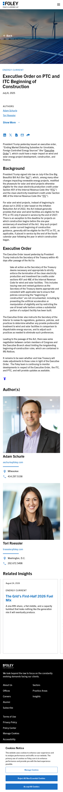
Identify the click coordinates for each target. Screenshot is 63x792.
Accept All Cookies (31, 786)
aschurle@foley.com (13, 462)
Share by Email (22, 135)
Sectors (36, 684)
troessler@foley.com (13, 549)
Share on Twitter (10, 135)
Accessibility (9, 739)
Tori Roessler (9, 115)
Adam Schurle (10, 110)
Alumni (6, 701)
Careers (7, 696)
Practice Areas (40, 690)
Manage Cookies (31, 770)
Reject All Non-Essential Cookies (31, 778)
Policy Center (9, 727)
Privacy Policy (10, 722)
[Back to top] (4, 379)
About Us (7, 684)
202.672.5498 (15, 563)
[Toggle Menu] (58, 4)
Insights (36, 696)
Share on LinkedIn (4, 135)
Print (16, 135)
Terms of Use (9, 716)
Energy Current (13, 69)
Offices (6, 690)
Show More (9, 122)
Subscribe (8, 707)
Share (28, 135)
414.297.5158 (15, 476)
